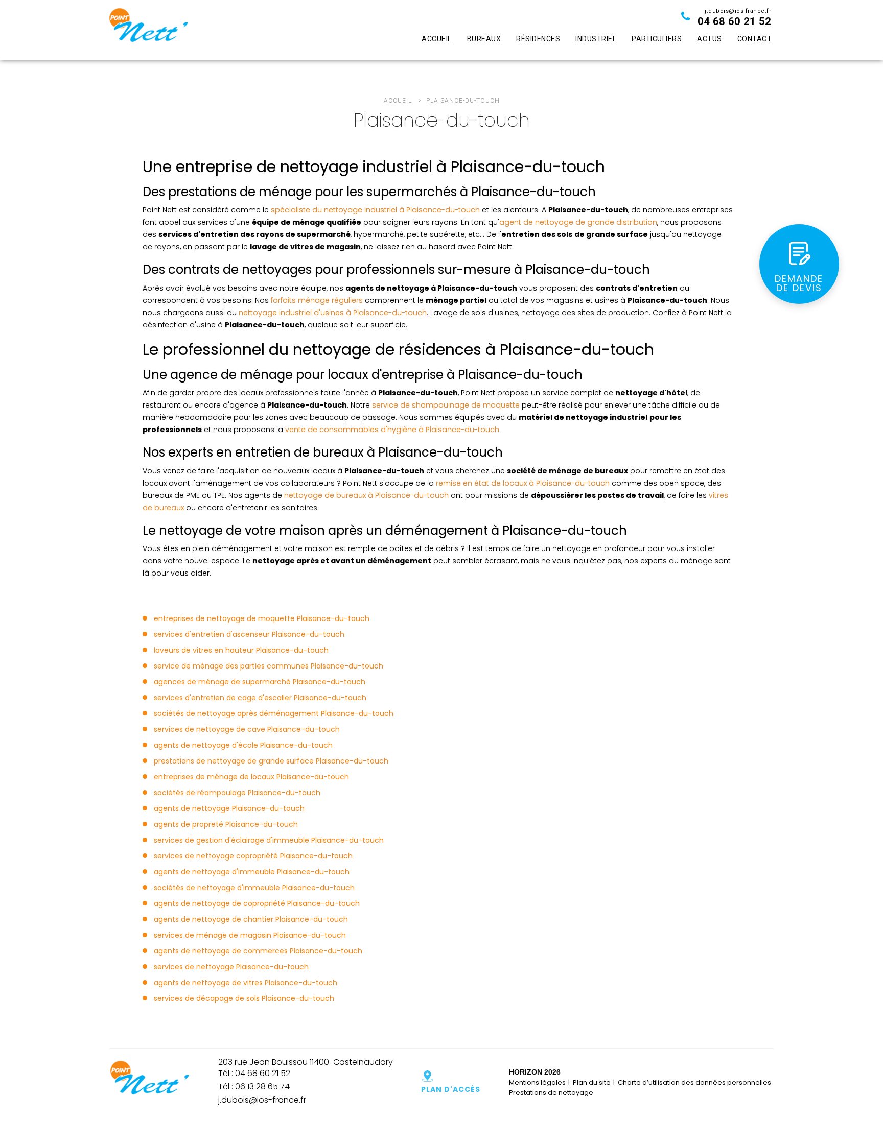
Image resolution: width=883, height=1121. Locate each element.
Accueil (437, 39)
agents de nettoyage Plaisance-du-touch (229, 808)
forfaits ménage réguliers (317, 300)
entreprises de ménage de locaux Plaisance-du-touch (251, 777)
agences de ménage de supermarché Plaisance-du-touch (259, 682)
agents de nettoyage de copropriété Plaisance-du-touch (257, 903)
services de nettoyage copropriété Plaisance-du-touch (253, 856)
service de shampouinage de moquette (446, 405)
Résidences (538, 39)
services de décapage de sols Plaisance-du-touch (244, 998)
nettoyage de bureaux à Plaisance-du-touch (366, 495)
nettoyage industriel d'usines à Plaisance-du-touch (333, 312)
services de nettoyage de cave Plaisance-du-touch (247, 729)
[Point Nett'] (148, 30)
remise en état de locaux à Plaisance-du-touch (523, 483)
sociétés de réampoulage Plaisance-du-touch (237, 793)
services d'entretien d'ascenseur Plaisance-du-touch (249, 634)
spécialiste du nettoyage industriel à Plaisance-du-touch (375, 210)
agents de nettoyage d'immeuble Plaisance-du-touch (252, 872)
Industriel (595, 39)
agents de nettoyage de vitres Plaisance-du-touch (245, 982)
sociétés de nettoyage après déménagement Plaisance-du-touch (273, 713)
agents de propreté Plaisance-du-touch (226, 824)
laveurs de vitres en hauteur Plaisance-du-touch (241, 650)
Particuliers (657, 39)
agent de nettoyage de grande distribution (578, 222)
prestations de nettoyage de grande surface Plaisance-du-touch (271, 761)
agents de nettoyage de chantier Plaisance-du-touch (251, 919)
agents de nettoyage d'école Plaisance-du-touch (243, 745)
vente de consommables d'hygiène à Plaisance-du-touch (392, 429)
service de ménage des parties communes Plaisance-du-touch (268, 666)
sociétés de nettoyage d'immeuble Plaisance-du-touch (254, 888)
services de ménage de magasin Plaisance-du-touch (250, 935)
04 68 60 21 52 (734, 21)
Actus (709, 39)
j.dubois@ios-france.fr (738, 11)
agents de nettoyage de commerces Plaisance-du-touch (258, 951)
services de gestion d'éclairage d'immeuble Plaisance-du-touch (269, 840)
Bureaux (484, 39)
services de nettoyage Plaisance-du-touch (231, 967)
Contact (754, 39)
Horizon (525, 1072)
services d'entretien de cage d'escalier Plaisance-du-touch (260, 698)
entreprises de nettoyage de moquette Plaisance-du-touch (261, 618)
